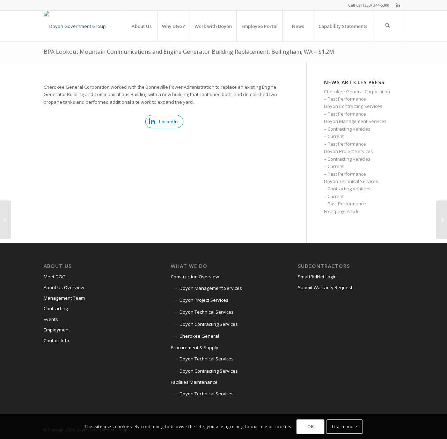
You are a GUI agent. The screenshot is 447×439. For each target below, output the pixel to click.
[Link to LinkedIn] (398, 5)
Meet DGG (55, 276)
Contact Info (56, 340)
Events (51, 319)
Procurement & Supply (194, 347)
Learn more (344, 427)
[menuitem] (141, 26)
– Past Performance (345, 99)
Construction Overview (195, 276)
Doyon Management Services (355, 121)
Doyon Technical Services (351, 181)
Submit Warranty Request (325, 287)
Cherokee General (199, 336)
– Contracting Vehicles (347, 129)
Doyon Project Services (348, 151)
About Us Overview (64, 287)
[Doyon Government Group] (75, 26)
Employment (57, 330)
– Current (334, 136)
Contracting (56, 308)
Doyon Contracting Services (353, 106)
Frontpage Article (342, 211)
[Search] (387, 26)
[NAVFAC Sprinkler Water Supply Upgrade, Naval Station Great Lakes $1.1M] (441, 219)
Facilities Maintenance (194, 382)
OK (310, 427)
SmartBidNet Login (317, 276)
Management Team (64, 298)
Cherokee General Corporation (357, 91)
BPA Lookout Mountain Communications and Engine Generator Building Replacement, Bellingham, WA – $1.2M (189, 52)
